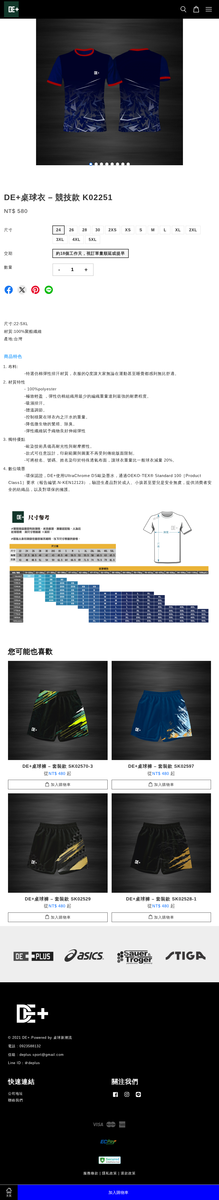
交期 (8, 253)
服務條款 (90, 1173)
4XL (76, 239)
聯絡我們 (15, 1100)
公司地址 (15, 1094)
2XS (112, 230)
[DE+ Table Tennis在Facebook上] (115, 1097)
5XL (93, 239)
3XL (60, 239)
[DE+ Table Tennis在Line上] (138, 1097)
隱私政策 (109, 1173)
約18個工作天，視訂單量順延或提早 (90, 253)
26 (71, 230)
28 (84, 230)
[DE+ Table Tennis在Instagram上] (127, 1097)
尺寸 (8, 230)
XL (178, 230)
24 (58, 230)
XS (128, 230)
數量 (8, 267)
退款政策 (128, 1173)
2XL (193, 230)
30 (97, 230)
